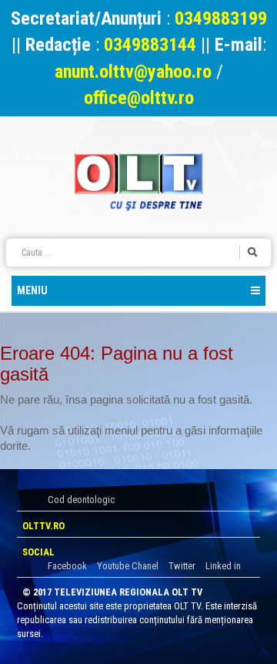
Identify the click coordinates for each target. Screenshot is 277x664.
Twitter (182, 566)
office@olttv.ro (139, 98)
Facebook (67, 566)
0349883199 (221, 18)
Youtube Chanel (128, 566)
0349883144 (150, 44)
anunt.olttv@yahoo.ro (135, 71)
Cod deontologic (81, 499)
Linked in (223, 566)
